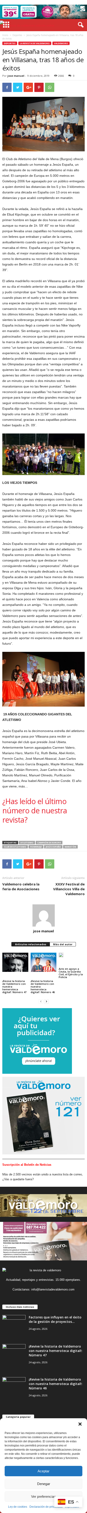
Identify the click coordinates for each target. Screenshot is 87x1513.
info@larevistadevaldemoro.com (52, 1289)
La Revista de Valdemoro (35, 43)
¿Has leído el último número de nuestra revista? (34, 810)
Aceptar (43, 1471)
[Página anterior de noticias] (41, 1001)
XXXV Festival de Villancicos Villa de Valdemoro (69, 889)
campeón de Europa (49, 842)
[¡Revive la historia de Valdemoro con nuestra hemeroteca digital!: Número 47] (15, 962)
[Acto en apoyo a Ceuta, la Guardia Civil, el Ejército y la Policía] (61, 956)
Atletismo (26, 842)
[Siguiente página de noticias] (46, 1001)
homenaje (36, 846)
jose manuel (15, 75)
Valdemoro (61, 43)
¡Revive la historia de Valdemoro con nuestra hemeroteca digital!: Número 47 (14, 986)
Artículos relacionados (30, 944)
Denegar (43, 1484)
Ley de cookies (17, 1506)
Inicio (5, 35)
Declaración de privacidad (46, 1506)
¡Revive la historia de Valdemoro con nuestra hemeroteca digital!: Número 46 (43, 986)
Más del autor (62, 944)
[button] (80, 1424)
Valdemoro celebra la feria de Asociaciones (20, 886)
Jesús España (53, 846)
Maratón (70, 846)
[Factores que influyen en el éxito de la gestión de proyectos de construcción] (14, 1324)
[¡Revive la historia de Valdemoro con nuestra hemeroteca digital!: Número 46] (44, 962)
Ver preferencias (43, 1496)
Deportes (17, 35)
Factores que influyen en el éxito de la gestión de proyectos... (55, 1319)
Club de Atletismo (15, 846)
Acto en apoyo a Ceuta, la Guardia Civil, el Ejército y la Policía (71, 973)
